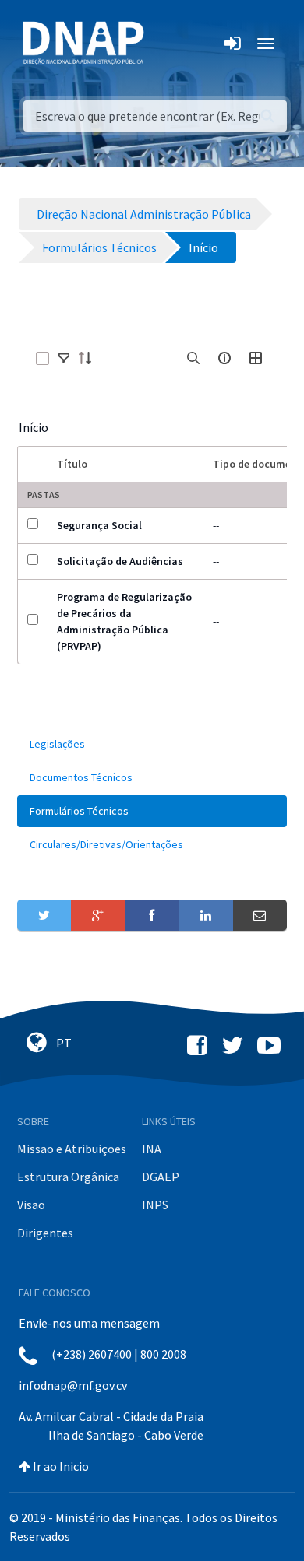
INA (151, 1148)
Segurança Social (99, 525)
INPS (155, 1204)
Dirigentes (45, 1232)
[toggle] (63, 358)
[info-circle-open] (224, 358)
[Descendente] (89, 358)
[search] (193, 358)
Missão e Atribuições (71, 1148)
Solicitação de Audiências (120, 561)
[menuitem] (152, 744)
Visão (31, 1204)
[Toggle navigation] (166, 44)
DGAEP (160, 1176)
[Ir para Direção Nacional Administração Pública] (83, 42)
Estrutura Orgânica (68, 1176)
